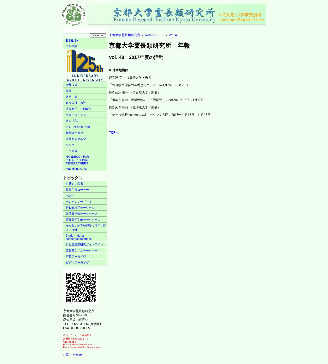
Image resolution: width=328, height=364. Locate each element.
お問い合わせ (72, 355)
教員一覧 (71, 97)
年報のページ (154, 35)
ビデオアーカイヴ (77, 262)
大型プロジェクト (77, 115)
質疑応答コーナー (77, 189)
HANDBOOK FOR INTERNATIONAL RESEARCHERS (77, 160)
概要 (69, 91)
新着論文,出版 (75, 133)
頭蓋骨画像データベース (81, 213)
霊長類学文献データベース (83, 219)
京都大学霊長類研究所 (124, 35)
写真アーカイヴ (76, 256)
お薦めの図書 (74, 183)
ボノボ (70, 195)
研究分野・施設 (76, 103)
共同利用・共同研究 (79, 109)
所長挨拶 (71, 85)
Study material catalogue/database (79, 237)
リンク (70, 145)
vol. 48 (173, 35)
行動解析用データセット (81, 207)
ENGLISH (72, 40)
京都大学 (71, 46)
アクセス (71, 151)
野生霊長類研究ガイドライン (84, 244)
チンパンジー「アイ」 (80, 201)
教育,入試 (72, 121)
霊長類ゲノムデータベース (83, 250)
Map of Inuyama (76, 168)
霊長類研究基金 (76, 139)
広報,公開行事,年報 (78, 127)
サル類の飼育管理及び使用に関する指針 (86, 228)
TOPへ (114, 132)
